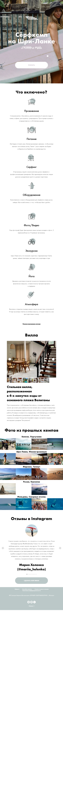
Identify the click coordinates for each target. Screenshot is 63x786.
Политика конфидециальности (31, 590)
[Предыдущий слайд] (3, 548)
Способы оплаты (27, 589)
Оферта (17, 589)
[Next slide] (53, 359)
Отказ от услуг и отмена (41, 589)
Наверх (31, 606)
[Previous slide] (10, 359)
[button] (31, 65)
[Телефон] (34, 602)
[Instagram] (28, 602)
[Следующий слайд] (60, 548)
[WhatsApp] (31, 602)
